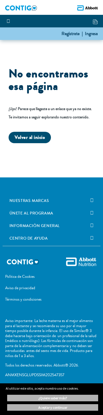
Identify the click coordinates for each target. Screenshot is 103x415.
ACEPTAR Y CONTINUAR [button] (52, 407)
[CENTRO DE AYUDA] (92, 238)
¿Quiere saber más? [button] (52, 398)
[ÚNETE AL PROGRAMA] (92, 213)
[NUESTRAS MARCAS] (92, 200)
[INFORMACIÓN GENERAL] (92, 225)
